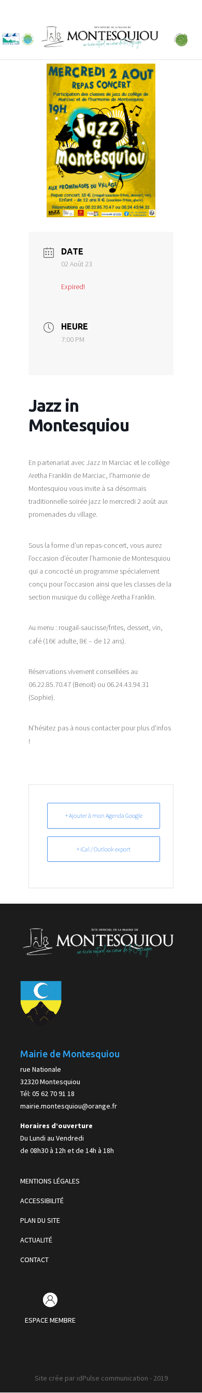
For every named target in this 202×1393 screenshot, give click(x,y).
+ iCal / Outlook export (104, 849)
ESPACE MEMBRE (50, 1320)
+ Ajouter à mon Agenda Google (103, 815)
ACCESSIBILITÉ (42, 1200)
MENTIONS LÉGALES (50, 1181)
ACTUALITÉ (36, 1240)
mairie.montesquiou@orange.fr (68, 1106)
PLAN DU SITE (40, 1220)
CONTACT (34, 1259)
